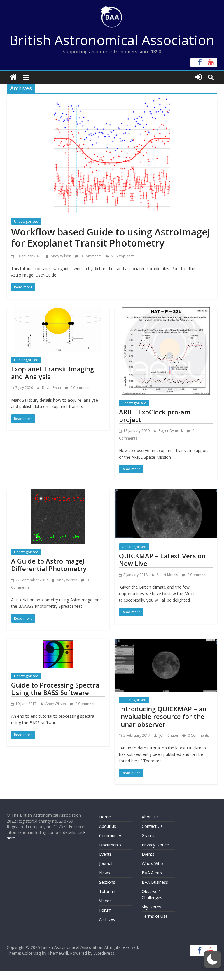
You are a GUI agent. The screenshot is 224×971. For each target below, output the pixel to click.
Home (105, 817)
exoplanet (125, 256)
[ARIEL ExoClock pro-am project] (166, 311)
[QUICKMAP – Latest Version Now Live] (166, 493)
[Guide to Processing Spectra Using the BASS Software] (58, 642)
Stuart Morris (168, 574)
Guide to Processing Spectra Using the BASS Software (55, 689)
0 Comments (91, 256)
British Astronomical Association (112, 40)
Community (110, 835)
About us (107, 826)
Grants (148, 835)
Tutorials (107, 891)
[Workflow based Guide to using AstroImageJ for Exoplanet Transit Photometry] (112, 102)
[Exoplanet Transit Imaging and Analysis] (58, 311)
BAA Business (155, 882)
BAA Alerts (152, 873)
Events (105, 854)
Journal (105, 863)
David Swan (52, 387)
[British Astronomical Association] (13, 77)
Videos (105, 900)
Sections (107, 882)
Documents (110, 845)
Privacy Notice (155, 845)
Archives (107, 919)
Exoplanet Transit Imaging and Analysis (52, 372)
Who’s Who (152, 863)
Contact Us (152, 826)
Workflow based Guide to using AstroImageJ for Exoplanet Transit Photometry (110, 237)
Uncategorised (26, 221)
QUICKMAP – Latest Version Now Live (162, 559)
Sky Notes (151, 907)
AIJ (113, 256)
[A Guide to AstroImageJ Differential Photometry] (58, 493)
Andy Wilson (61, 256)
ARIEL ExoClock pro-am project (154, 415)
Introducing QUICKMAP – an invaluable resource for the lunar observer (162, 716)
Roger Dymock (171, 430)
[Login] (198, 77)
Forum (105, 910)
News (104, 873)
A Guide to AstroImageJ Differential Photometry (49, 565)
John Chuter (169, 735)
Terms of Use (155, 916)
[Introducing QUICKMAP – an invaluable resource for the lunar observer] (166, 642)
